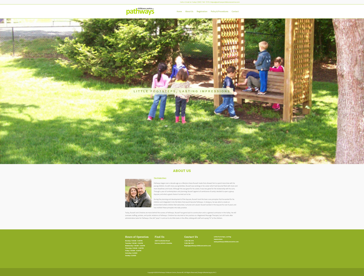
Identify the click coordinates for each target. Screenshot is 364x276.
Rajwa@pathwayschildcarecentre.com (225, 2)
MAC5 (214, 272)
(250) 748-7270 (203, 2)
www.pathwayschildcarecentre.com (226, 242)
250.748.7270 (189, 241)
